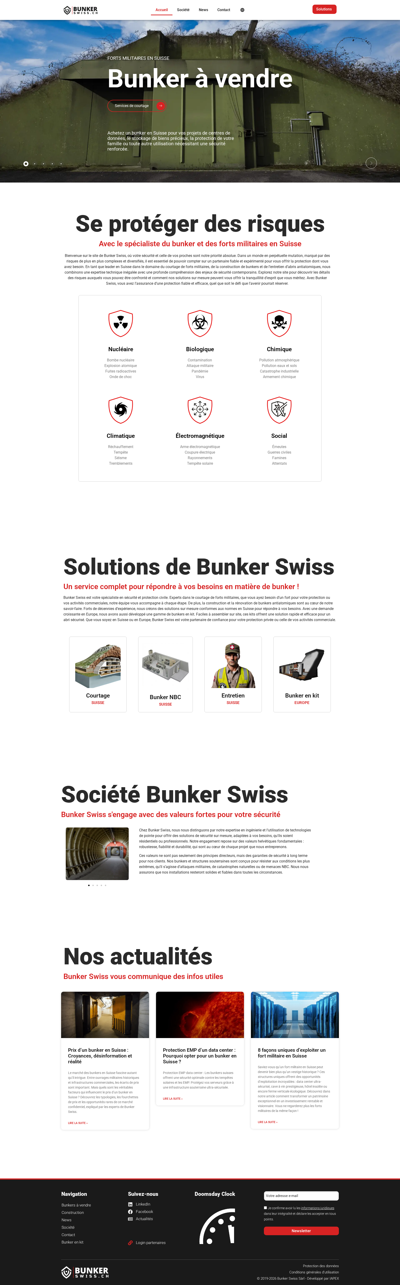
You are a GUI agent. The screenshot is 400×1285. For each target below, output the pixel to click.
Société (183, 10)
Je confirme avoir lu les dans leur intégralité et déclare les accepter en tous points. (300, 1213)
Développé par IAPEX (323, 1278)
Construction (73, 1212)
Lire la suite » (78, 1123)
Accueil (162, 10)
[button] (371, 163)
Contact (223, 10)
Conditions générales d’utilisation (314, 1272)
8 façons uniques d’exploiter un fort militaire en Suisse (292, 1053)
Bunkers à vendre (76, 1205)
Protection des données (321, 1266)
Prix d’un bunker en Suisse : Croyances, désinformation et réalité (100, 1055)
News (203, 10)
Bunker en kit (302, 695)
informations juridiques (317, 1208)
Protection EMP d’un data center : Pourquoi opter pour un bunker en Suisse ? (200, 1055)
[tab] (25, 163)
